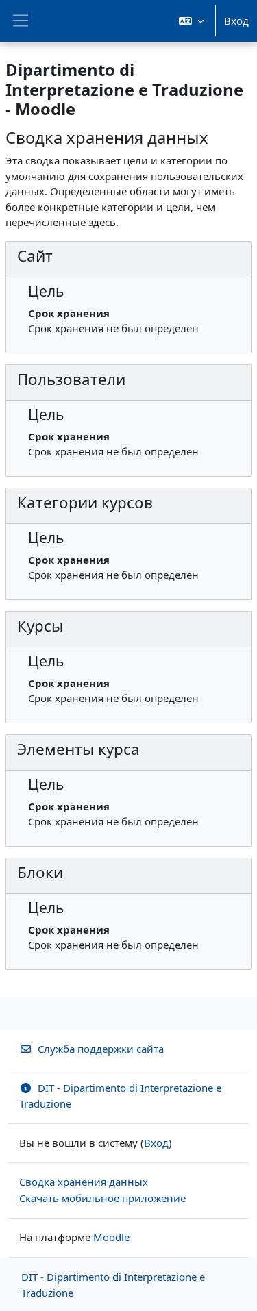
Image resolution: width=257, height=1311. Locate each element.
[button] (191, 21)
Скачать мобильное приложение (102, 1198)
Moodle (111, 1237)
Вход (236, 20)
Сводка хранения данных (83, 1181)
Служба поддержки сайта (101, 1049)
